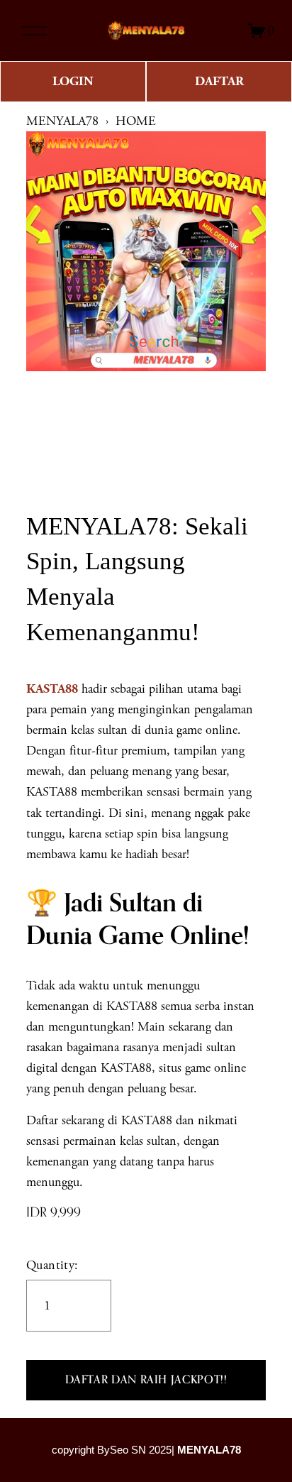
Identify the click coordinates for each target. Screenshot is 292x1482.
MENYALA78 (62, 121)
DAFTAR (219, 81)
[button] (146, 1380)
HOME (136, 121)
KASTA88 (52, 689)
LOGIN (73, 81)
